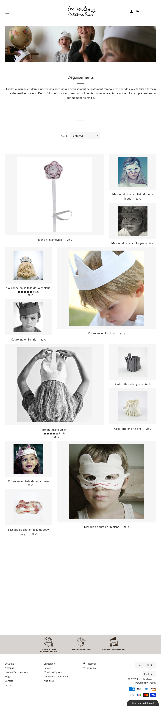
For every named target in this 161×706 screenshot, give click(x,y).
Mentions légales (53, 672)
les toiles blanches (146, 679)
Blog (7, 676)
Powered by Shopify (145, 682)
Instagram (91, 667)
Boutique (9, 663)
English (148, 674)
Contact (9, 680)
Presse (8, 685)
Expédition (49, 663)
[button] (25, 291)
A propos (9, 667)
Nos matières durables (16, 672)
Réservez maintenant (143, 703)
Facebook (91, 663)
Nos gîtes (49, 680)
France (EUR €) (144, 665)
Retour (47, 667)
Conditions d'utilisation (56, 676)
